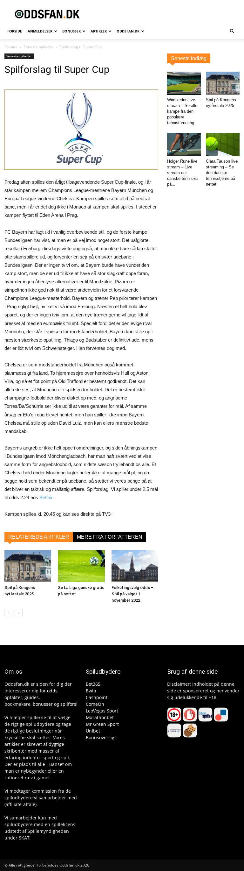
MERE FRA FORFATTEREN (109, 537)
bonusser (43, 704)
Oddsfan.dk (128, 31)
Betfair (45, 497)
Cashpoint (96, 697)
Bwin (91, 691)
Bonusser (71, 31)
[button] (232, 31)
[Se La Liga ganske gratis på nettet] (81, 566)
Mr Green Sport (102, 724)
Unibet (93, 731)
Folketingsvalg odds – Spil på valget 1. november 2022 (132, 594)
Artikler (99, 31)
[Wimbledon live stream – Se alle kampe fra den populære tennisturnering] (184, 83)
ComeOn (95, 704)
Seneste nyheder (38, 47)
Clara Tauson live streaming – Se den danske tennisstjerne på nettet (222, 173)
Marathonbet (100, 717)
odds (52, 691)
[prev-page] (8, 613)
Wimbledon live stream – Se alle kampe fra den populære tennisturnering (182, 111)
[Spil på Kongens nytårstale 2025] (27, 566)
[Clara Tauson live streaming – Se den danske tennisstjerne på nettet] (223, 144)
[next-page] (19, 613)
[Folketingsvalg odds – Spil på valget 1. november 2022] (135, 566)
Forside (14, 31)
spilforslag (71, 704)
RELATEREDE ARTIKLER (38, 537)
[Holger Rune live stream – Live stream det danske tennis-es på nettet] (184, 144)
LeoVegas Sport (102, 711)
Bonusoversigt (101, 737)
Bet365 (93, 684)
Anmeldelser (40, 31)
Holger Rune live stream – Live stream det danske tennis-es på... (183, 173)
